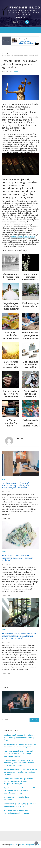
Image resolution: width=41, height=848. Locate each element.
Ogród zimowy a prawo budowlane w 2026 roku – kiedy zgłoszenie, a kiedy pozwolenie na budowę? (20, 790)
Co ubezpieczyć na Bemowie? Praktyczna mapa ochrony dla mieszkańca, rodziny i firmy (19, 737)
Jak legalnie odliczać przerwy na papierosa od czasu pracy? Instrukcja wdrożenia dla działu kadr (20, 771)
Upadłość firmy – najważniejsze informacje (27, 42)
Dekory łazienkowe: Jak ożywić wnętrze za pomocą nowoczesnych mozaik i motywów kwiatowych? (20, 781)
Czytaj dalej (6, 673)
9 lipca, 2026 (6, 642)
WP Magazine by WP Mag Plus (29, 845)
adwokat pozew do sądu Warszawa (23, 237)
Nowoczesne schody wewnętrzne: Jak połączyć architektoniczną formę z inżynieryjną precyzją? (19, 635)
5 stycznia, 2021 (7, 72)
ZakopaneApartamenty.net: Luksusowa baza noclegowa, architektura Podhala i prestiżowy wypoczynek (19, 762)
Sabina (20, 438)
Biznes (16, 72)
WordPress (14, 845)
